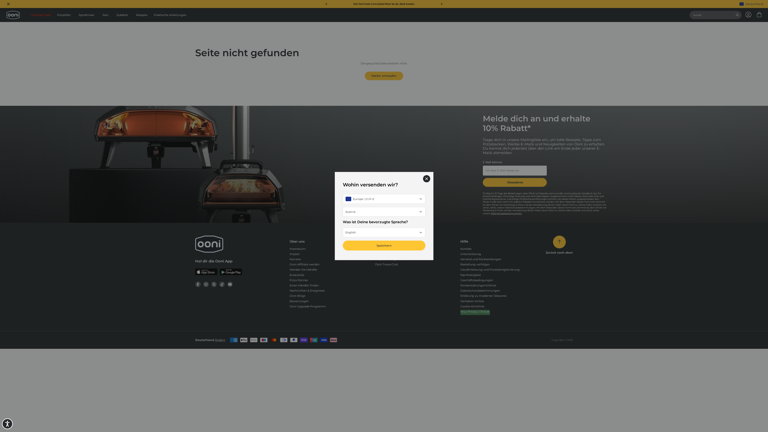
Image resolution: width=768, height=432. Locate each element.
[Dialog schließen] (426, 178)
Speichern (384, 245)
